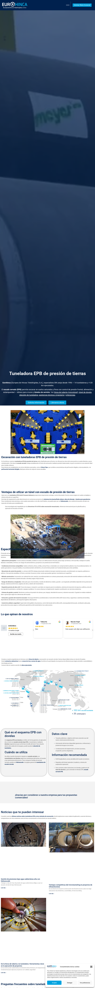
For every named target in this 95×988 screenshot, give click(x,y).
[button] (91, 967)
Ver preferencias (85, 983)
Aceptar (54, 983)
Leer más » (3, 887)
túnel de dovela (85, 392)
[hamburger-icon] (68, 5)
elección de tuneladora (28, 395)
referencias (70, 395)
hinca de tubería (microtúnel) (66, 392)
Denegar (69, 983)
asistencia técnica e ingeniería (51, 395)
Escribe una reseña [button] (15, 634)
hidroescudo (19, 762)
